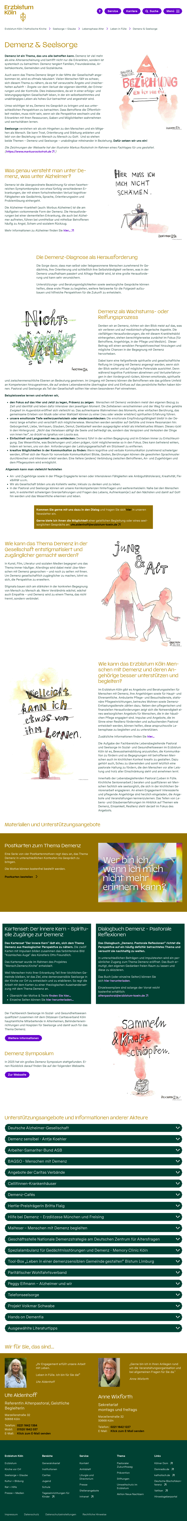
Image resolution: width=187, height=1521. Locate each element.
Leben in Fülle (118, 28)
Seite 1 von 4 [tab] (133, 900)
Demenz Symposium (29, 1053)
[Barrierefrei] (100, 11)
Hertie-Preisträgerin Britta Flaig (36, 1205)
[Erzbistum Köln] (19, 13)
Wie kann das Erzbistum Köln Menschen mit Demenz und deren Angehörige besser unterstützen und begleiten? (138, 672)
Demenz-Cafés (21, 1194)
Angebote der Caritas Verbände (36, 1172)
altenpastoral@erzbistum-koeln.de (121, 995)
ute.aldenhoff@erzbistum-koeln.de (94, 524)
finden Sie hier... (60, 995)
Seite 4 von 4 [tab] (147, 900)
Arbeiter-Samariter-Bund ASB (35, 1150)
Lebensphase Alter (93, 28)
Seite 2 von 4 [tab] (138, 900)
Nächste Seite (177, 872)
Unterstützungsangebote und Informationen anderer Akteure (76, 1117)
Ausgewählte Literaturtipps (32, 1328)
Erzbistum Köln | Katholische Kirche (25, 28)
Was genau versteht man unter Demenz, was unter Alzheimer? (45, 173)
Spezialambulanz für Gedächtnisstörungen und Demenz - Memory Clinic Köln (78, 1250)
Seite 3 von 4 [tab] (143, 900)
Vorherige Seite (103, 872)
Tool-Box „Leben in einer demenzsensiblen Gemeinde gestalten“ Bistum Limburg (81, 1261)
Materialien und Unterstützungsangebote (52, 824)
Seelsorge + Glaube (64, 28)
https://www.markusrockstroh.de (28, 151)
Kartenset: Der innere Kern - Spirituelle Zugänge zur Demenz (47, 932)
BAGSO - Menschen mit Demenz (37, 1161)
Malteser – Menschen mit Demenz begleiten (47, 1228)
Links (157, 1455)
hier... (67, 230)
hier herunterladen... (60, 999)
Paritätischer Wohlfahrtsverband (37, 1272)
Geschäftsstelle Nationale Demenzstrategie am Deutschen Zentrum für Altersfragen (84, 1239)
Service (84, 1455)
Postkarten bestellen (19, 876)
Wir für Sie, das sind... (29, 1347)
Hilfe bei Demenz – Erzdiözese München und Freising (56, 1216)
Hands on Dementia (26, 1316)
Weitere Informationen (23, 1038)
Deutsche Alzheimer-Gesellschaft (38, 1127)
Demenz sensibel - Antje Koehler (37, 1139)
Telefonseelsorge (23, 1294)
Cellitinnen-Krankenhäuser (32, 1183)
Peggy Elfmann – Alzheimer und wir (40, 1283)
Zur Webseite (17, 1074)
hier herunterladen (117, 980)
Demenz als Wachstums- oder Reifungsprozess (133, 314)
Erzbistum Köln (14, 1455)
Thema (121, 1455)
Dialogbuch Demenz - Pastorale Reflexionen (134, 932)
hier (129, 509)
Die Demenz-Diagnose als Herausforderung (87, 257)
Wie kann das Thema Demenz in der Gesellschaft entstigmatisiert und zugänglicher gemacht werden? (46, 549)
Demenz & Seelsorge (145, 28)
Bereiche (47, 1455)
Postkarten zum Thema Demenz (43, 845)
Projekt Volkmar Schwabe (31, 1305)
